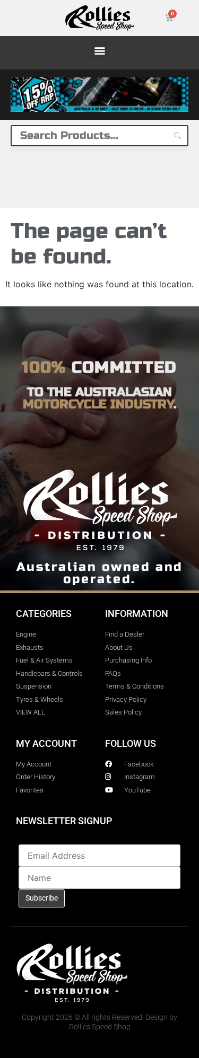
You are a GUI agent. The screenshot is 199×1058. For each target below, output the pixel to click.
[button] (99, 50)
